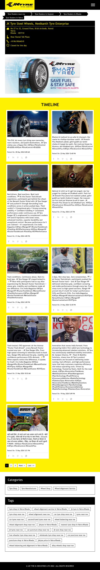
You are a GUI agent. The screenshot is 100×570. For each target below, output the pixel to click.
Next (21, 465)
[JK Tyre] (20, 5)
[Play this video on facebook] (72, 123)
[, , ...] (27, 418)
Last (29, 465)
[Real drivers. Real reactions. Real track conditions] (27, 178)
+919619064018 (17, 41)
